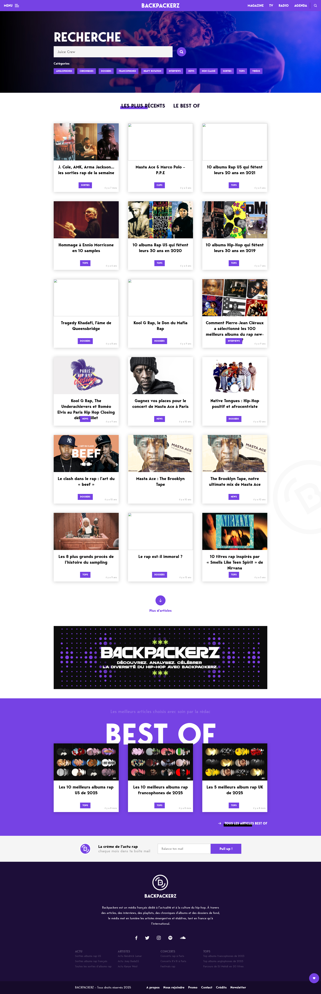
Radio (284, 5)
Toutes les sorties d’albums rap (93, 966)
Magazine (256, 5)
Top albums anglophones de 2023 (223, 961)
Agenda (300, 5)
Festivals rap (167, 966)
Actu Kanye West (128, 966)
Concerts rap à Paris (172, 956)
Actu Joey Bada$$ (128, 961)
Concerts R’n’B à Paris (173, 961)
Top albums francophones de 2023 (223, 956)
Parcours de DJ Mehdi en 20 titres (223, 966)
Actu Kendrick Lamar (130, 956)
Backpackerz (160, 5)
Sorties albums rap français (91, 961)
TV (271, 5)
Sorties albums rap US (88, 956)
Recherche (315, 6)
